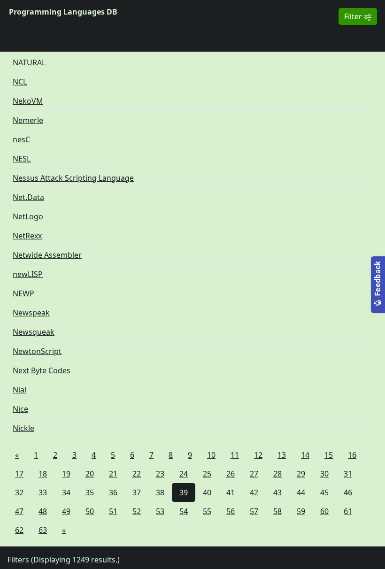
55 (207, 511)
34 (66, 492)
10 (211, 455)
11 (235, 455)
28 (277, 474)
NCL (20, 82)
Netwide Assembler (47, 255)
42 (254, 492)
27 (254, 474)
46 (348, 492)
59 (301, 511)
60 (324, 511)
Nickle (23, 428)
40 (207, 492)
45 (324, 492)
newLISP (28, 274)
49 (66, 511)
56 (230, 511)
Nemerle (28, 120)
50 (89, 511)
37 (136, 492)
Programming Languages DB (63, 12)
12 (258, 455)
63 (42, 530)
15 (328, 455)
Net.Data (28, 197)
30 (324, 474)
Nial (19, 389)
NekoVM (28, 101)
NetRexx (27, 236)
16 (352, 455)
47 (19, 511)
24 (183, 474)
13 (281, 455)
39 (183, 492)
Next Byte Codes (41, 370)
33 (42, 492)
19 (66, 474)
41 (230, 492)
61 (348, 511)
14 (305, 455)
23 (160, 474)
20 (89, 474)
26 (230, 474)
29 (301, 474)
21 (113, 474)
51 (113, 511)
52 (136, 511)
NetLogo (28, 216)
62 (19, 530)
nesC (21, 139)
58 (277, 511)
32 (19, 492)
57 (254, 511)
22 (136, 474)
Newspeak (31, 313)
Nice (20, 409)
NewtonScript (37, 351)
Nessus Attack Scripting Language (73, 178)
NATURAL (29, 62)
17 (19, 474)
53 (160, 511)
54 (183, 511)
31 (348, 474)
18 (42, 474)
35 (89, 492)
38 (160, 492)
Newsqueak (33, 332)
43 (277, 492)
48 (42, 511)
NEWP (23, 293)
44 (301, 492)
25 (207, 474)
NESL (22, 159)
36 (113, 492)
